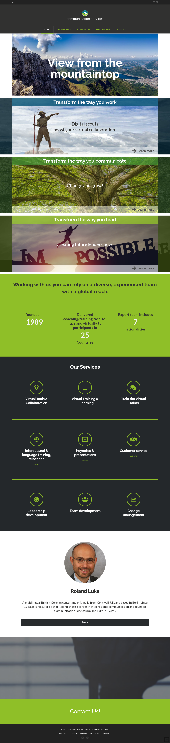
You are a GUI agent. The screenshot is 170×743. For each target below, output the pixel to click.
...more (36, 464)
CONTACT (106, 733)
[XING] (157, 2)
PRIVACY (73, 733)
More (85, 622)
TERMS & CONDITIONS (89, 733)
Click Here (19, 35)
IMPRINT (63, 733)
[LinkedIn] (154, 2)
